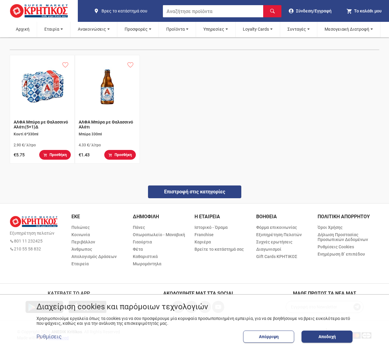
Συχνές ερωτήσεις (274, 242)
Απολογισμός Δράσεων (94, 256)
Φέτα (138, 249)
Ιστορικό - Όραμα (211, 227)
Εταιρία (51, 29)
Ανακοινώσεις (92, 29)
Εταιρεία (80, 263)
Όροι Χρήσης (330, 227)
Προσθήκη (58, 155)
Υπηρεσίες (213, 29)
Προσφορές (136, 29)
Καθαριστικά (145, 256)
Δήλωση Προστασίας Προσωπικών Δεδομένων (343, 237)
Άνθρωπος (81, 249)
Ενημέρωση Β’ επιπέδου (341, 254)
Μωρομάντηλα (147, 263)
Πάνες (139, 227)
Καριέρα (202, 242)
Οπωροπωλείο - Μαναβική (159, 234)
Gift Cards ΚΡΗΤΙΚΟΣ (276, 256)
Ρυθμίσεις (49, 336)
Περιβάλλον (83, 242)
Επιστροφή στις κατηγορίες (194, 192)
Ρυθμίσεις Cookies (336, 246)
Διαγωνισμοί (268, 249)
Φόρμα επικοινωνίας (276, 227)
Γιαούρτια (142, 242)
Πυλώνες (80, 227)
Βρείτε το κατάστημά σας (219, 249)
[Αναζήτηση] (272, 11)
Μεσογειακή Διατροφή (347, 29)
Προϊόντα (175, 29)
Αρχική (22, 29)
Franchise (204, 234)
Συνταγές (296, 29)
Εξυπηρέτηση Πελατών (279, 234)
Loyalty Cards (256, 29)
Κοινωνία (80, 234)
